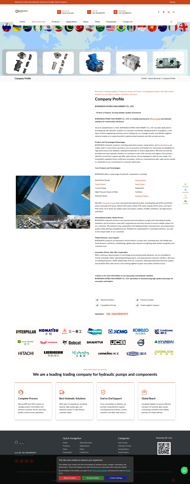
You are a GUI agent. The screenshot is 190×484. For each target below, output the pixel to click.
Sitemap (172, 2)
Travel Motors (123, 452)
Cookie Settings (116, 478)
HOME (144, 78)
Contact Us (127, 22)
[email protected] (68, 13)
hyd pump (156, 119)
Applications (71, 22)
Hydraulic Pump (108, 203)
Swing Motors (123, 449)
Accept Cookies (93, 478)
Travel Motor (163, 145)
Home (22, 22)
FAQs (97, 22)
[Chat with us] (184, 470)
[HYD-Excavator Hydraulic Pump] (22, 446)
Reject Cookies (70, 478)
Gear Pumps (123, 443)
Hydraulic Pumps (124, 446)
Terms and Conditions (100, 470)
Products (56, 22)
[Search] (171, 22)
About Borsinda (38, 22)
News (86, 22)
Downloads (111, 22)
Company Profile (168, 78)
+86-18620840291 (125, 13)
